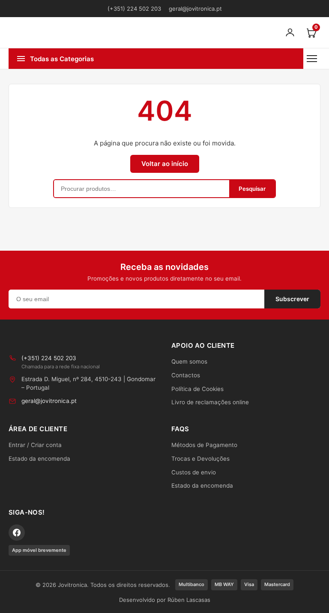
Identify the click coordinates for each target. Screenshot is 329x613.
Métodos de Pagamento (204, 444)
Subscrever (292, 298)
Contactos (185, 375)
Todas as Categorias (62, 59)
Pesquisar (252, 188)
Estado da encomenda (39, 458)
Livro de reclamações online (210, 402)
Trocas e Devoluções (200, 458)
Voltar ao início (164, 164)
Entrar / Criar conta (35, 444)
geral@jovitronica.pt (195, 8)
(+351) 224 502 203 (134, 8)
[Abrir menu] (311, 58)
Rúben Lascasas (188, 599)
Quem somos (189, 361)
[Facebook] (17, 532)
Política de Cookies (197, 388)
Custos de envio (193, 472)
